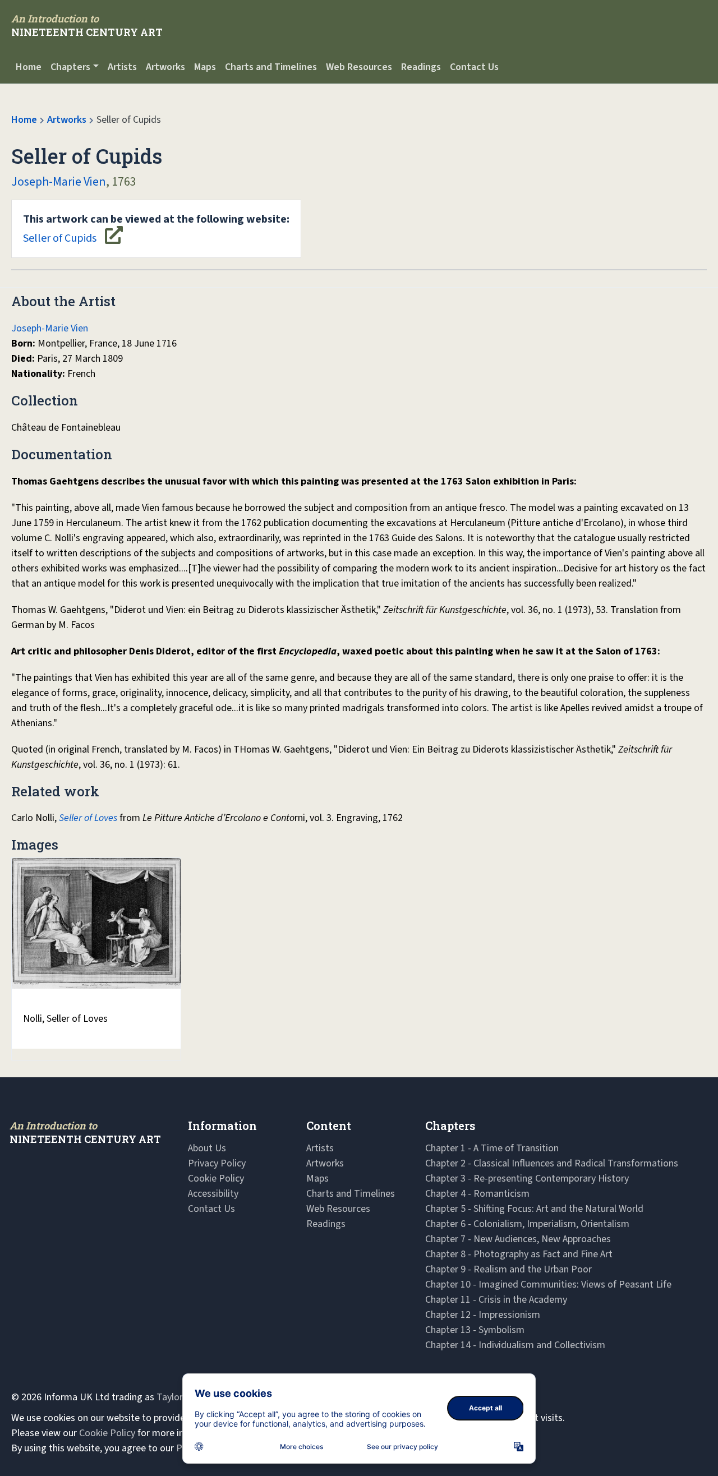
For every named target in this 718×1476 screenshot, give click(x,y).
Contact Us (474, 67)
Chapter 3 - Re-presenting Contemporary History (527, 1178)
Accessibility (213, 1194)
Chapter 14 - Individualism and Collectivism (515, 1345)
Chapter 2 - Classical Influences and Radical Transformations (551, 1163)
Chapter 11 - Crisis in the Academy (496, 1300)
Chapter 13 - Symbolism (474, 1330)
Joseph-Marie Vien (58, 182)
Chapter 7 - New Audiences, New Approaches (518, 1239)
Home (29, 67)
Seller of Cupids (156, 228)
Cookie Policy (216, 1178)
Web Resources (359, 67)
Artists (122, 67)
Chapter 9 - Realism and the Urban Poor (508, 1269)
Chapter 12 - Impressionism (482, 1315)
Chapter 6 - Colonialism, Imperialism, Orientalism (527, 1224)
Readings (421, 67)
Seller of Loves (88, 818)
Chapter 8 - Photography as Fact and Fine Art (519, 1254)
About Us (207, 1148)
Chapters (70, 67)
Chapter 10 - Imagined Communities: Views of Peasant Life (548, 1284)
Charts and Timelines (271, 67)
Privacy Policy (217, 1163)
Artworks (165, 67)
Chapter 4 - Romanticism (477, 1194)
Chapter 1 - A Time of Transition (492, 1148)
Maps (205, 67)
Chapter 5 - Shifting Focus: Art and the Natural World (534, 1209)
